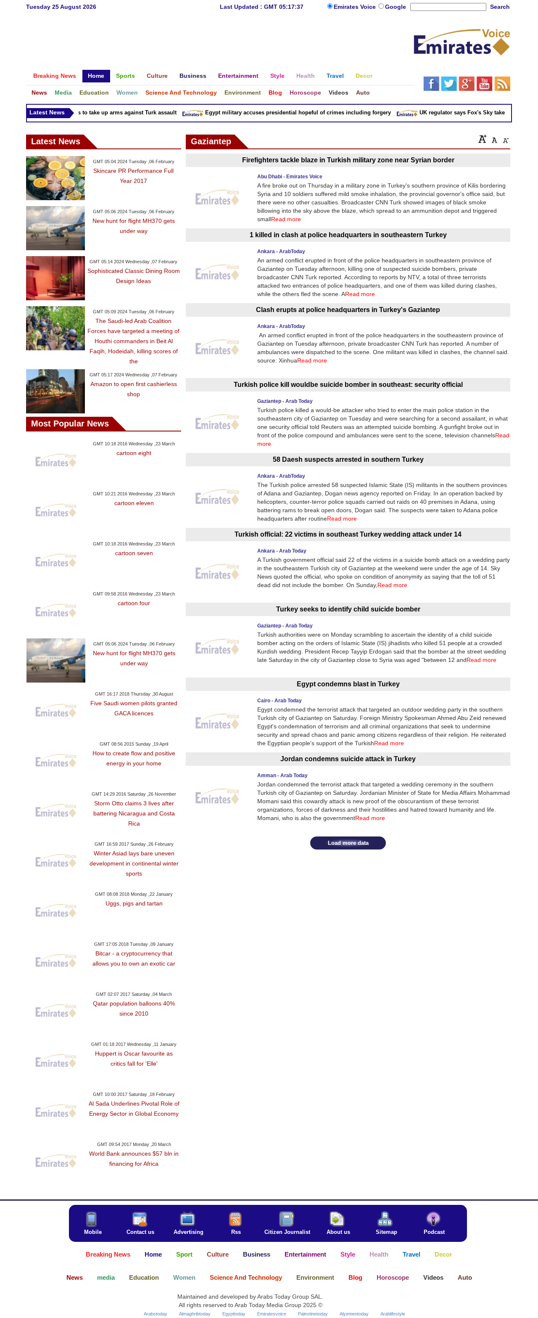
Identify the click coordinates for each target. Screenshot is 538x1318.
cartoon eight (133, 453)
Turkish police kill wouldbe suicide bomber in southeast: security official (348, 384)
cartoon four (134, 603)
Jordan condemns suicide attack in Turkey (348, 758)
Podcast (434, 1232)
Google (395, 6)
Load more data (348, 843)
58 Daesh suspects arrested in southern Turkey (348, 459)
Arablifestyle (392, 1313)
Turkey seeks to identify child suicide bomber (348, 609)
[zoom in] (482, 139)
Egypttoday (233, 1313)
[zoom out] (505, 139)
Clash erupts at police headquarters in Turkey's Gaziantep (348, 309)
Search (500, 6)
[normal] (493, 139)
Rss (236, 1232)
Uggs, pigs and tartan (134, 903)
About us (338, 1232)
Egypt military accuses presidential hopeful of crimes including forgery (288, 112)
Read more (286, 219)
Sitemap (386, 1232)
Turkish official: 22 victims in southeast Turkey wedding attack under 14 (348, 534)
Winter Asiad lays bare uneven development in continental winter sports (134, 863)
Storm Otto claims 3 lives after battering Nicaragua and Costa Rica (134, 813)
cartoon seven (134, 553)
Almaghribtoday (195, 1313)
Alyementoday (354, 1313)
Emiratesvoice (271, 1313)
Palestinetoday (313, 1313)
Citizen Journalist (287, 1232)
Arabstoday (155, 1313)
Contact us (140, 1232)
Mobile (93, 1232)
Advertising (188, 1232)
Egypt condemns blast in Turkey (348, 684)
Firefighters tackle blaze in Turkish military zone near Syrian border (348, 160)
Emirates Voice (355, 6)
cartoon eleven (134, 503)
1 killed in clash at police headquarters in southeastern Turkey (348, 234)
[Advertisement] (220, 44)
